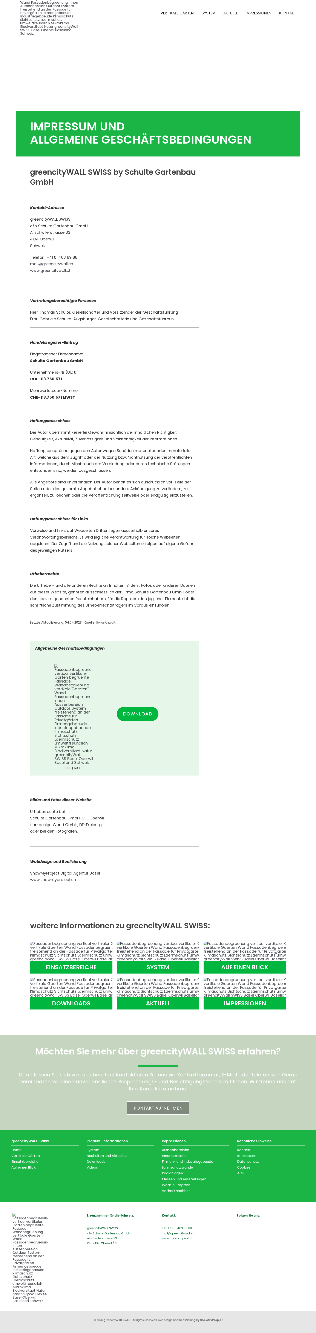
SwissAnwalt (106, 622)
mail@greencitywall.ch (178, 1233)
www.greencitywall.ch (177, 1238)
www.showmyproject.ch (53, 879)
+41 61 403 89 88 (180, 1228)
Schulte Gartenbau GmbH (111, 1233)
